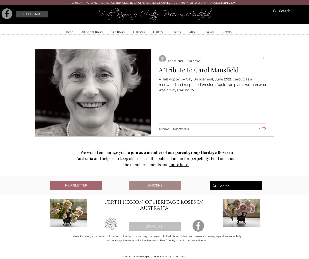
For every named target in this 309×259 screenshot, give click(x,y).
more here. (179, 164)
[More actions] (265, 58)
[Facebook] (7, 13)
